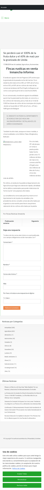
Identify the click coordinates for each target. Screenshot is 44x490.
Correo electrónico (10, 274)
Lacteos (7, 353)
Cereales (7, 342)
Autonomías (34, 64)
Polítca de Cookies (18, 468)
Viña (6, 371)
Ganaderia (8, 349)
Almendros (8, 335)
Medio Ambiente (10, 357)
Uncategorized (9, 367)
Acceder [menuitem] (4, 7)
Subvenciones (9, 364)
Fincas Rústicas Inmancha (15, 214)
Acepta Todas (22, 474)
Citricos (7, 346)
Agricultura (25, 64)
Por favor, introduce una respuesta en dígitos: (18, 293)
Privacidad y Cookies (34, 438)
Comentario (7, 242)
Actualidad (17, 64)
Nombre (6, 265)
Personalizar (22, 480)
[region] (22, 469)
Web (4, 284)
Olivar (6, 360)
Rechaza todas (22, 485)
